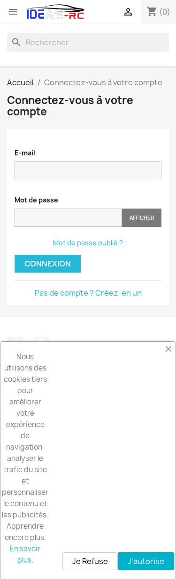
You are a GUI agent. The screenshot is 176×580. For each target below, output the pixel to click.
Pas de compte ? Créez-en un (88, 293)
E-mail (25, 152)
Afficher (142, 217)
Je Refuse (90, 561)
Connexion (47, 263)
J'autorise (146, 561)
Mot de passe (36, 199)
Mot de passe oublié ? (88, 242)
